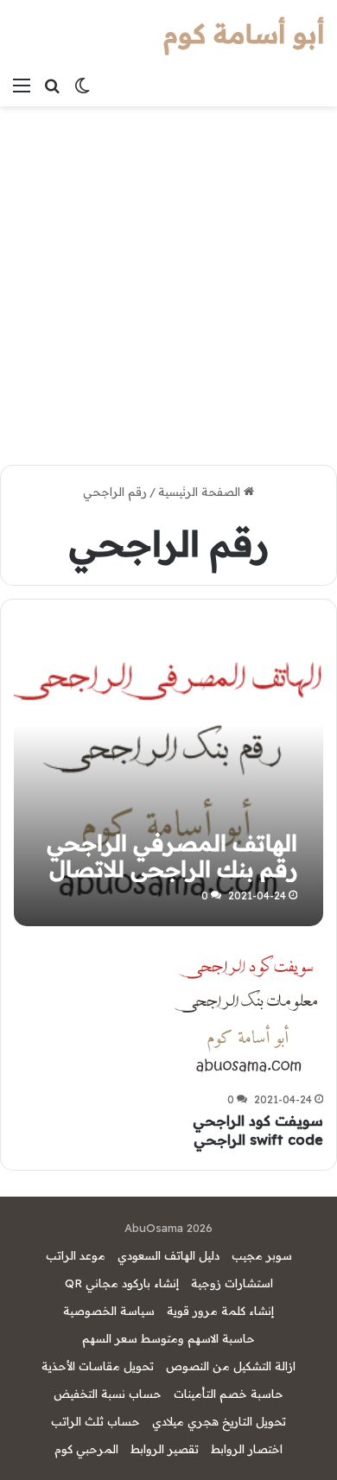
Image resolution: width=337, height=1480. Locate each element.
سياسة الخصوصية (109, 1311)
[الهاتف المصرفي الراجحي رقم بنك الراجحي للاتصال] (168, 771)
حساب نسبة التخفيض (108, 1394)
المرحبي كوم (86, 1449)
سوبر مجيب (262, 1255)
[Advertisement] (168, 283)
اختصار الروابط (247, 1449)
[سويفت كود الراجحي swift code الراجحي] (248, 1012)
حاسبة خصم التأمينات (228, 1394)
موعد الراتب (75, 1255)
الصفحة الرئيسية (201, 492)
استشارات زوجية (232, 1283)
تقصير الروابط (164, 1449)
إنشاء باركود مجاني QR (122, 1283)
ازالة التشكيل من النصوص (231, 1366)
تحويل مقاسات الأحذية (97, 1366)
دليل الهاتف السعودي (168, 1255)
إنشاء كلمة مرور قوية (220, 1311)
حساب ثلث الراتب (95, 1421)
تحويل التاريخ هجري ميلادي (219, 1421)
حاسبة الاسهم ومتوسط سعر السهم (168, 1338)
